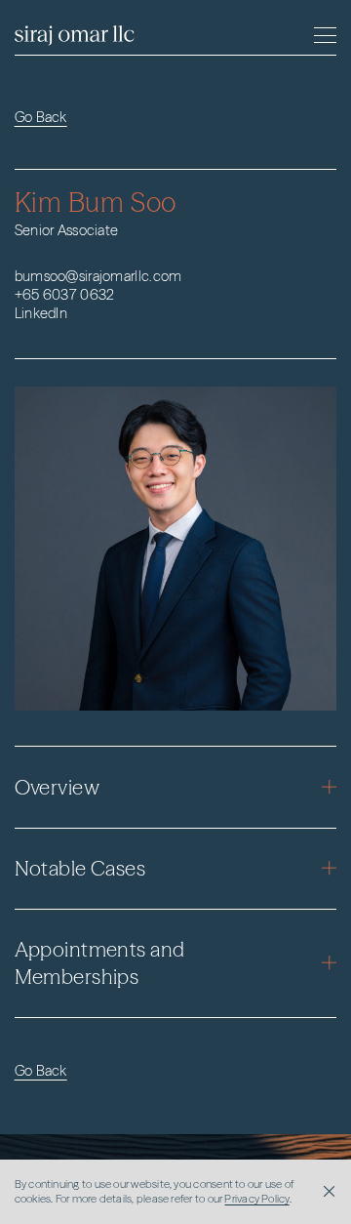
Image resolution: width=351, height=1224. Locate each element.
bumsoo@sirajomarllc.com (98, 276)
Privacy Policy (256, 1198)
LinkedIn (41, 313)
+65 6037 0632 (65, 295)
